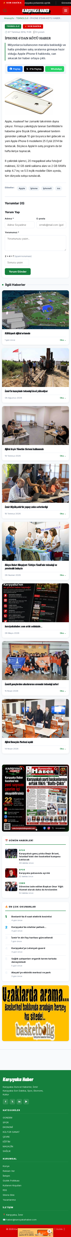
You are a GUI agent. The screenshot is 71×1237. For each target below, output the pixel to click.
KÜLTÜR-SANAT (11, 1132)
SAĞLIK (7, 1151)
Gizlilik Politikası (11, 1180)
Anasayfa (9, 18)
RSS (5, 1190)
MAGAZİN (8, 1146)
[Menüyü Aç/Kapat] (65, 10)
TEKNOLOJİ (22, 18)
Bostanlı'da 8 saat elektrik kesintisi (31, 916)
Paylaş (16, 69)
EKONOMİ (8, 1127)
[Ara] (5, 10)
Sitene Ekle (8, 1195)
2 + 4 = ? (18, 256)
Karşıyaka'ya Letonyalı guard (28, 948)
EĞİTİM (6, 1141)
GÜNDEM (7, 1117)
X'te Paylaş (35, 69)
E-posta (41, 218)
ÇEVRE (6, 1136)
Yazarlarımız (9, 1199)
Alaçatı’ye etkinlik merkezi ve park (31, 972)
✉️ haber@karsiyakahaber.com (20, 1219)
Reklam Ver (9, 1171)
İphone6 (47, 188)
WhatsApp (56, 69)
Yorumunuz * (12, 232)
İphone (34, 188)
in (19, 1101)
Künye (6, 1166)
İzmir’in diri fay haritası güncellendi (32, 937)
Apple (22, 188)
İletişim (6, 1175)
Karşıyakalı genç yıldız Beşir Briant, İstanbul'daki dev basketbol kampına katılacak (39, 856)
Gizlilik (59, 1229)
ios (58, 188)
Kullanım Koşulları (12, 1185)
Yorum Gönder (18, 271)
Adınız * (9, 218)
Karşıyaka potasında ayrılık (34, 873)
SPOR (6, 1122)
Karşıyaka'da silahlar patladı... (28, 927)
